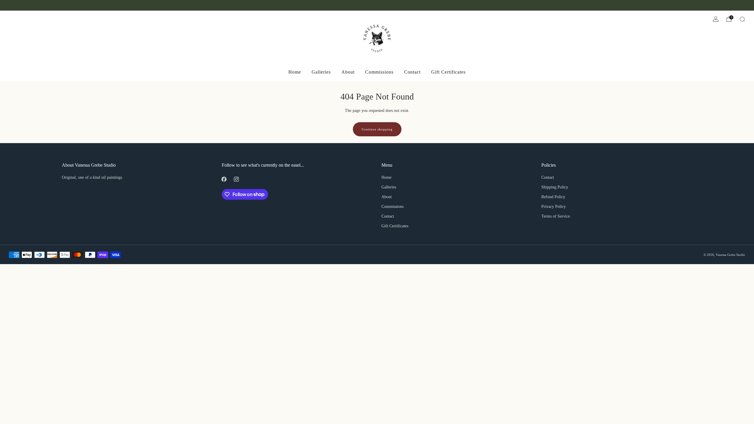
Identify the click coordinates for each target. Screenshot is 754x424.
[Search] (742, 19)
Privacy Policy (553, 206)
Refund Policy (553, 197)
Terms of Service (555, 216)
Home (294, 71)
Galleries (321, 71)
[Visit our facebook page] (11, 5)
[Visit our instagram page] (19, 5)
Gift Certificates (448, 71)
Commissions (379, 71)
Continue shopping (377, 129)
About (348, 71)
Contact (412, 71)
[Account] (716, 19)
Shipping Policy (554, 187)
